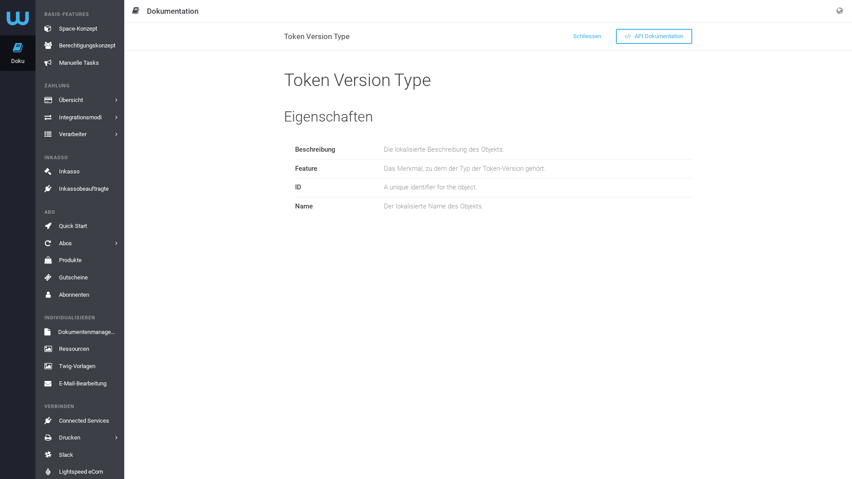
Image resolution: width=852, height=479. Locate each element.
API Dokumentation (658, 36)
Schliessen (587, 36)
